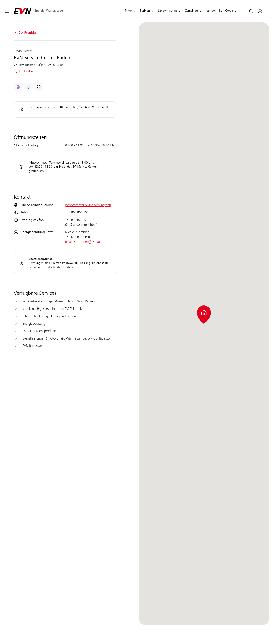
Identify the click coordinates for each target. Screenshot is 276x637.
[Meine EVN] (260, 11)
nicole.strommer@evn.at (82, 242)
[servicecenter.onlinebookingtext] (88, 205)
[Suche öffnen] (251, 11)
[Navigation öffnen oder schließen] (7, 11)
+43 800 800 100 (76, 212)
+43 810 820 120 (76, 220)
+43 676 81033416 (78, 237)
